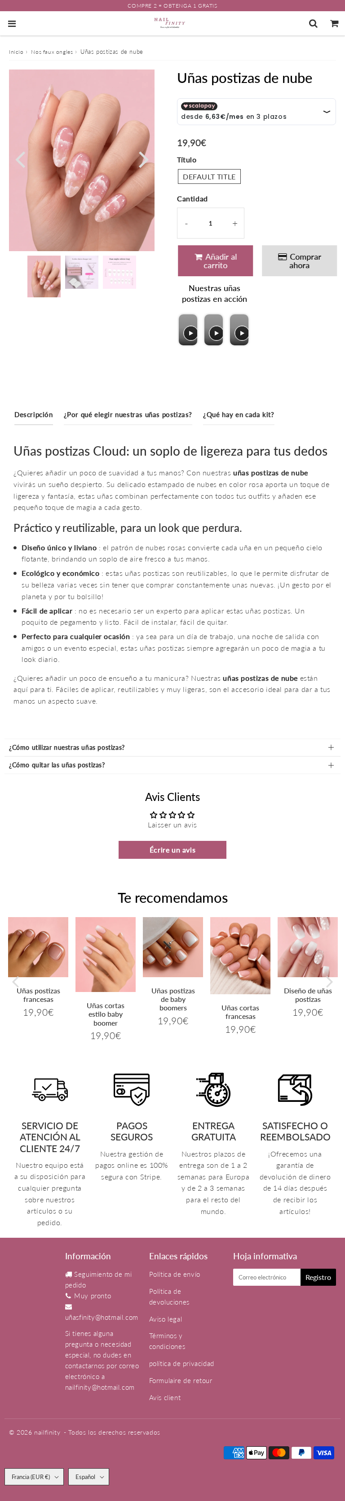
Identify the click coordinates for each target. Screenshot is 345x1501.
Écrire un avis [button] (172, 849)
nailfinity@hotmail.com (100, 1387)
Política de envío (174, 1274)
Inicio (16, 51)
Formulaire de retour (180, 1380)
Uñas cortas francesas (240, 1011)
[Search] (313, 23)
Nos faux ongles (52, 51)
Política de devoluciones (169, 1296)
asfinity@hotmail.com (105, 1317)
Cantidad (192, 198)
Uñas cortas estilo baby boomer (105, 1014)
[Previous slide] (187, 330)
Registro (318, 1277)
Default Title (209, 176)
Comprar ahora (304, 261)
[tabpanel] (44, 276)
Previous (20, 159)
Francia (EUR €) (31, 1476)
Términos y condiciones (167, 1340)
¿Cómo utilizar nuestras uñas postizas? (67, 747)
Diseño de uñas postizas (308, 994)
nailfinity (47, 1432)
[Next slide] (241, 330)
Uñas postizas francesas (38, 994)
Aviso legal (165, 1319)
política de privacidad (181, 1363)
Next (144, 159)
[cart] (334, 23)
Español (85, 1476)
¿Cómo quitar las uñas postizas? (57, 765)
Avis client (165, 1397)
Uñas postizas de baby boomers (173, 999)
